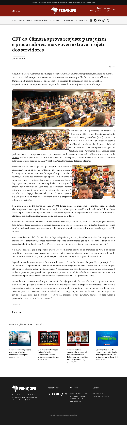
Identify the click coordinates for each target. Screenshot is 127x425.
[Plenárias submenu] (58, 20)
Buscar (17, 11)
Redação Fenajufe (19, 58)
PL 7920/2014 (45, 160)
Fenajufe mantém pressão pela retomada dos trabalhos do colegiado (20, 352)
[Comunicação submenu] (46, 20)
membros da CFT (94, 249)
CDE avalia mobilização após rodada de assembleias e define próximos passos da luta (48, 353)
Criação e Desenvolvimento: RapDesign (63, 415)
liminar (15, 157)
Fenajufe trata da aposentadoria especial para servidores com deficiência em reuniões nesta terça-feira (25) (77, 355)
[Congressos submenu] (72, 20)
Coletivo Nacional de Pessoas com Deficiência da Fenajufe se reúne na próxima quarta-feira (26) (107, 353)
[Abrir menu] (113, 9)
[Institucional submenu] (31, 20)
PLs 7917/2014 (75, 140)
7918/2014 (89, 140)
